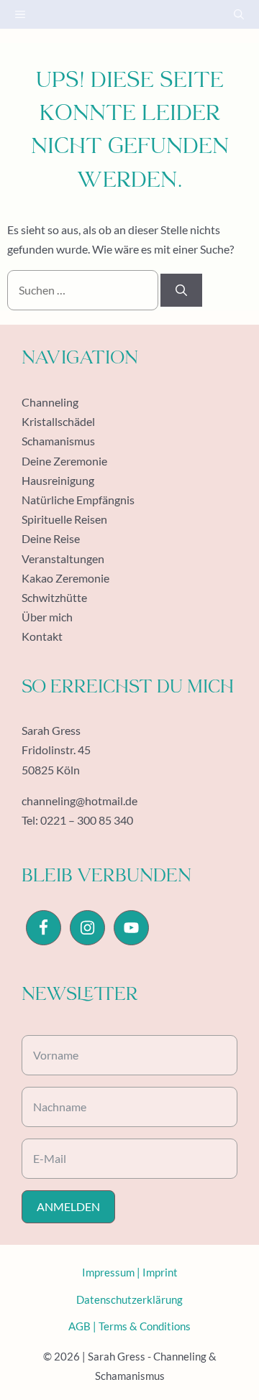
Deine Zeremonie (64, 461)
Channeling (50, 402)
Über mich (47, 616)
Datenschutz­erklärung (129, 1299)
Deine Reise (51, 538)
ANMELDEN (68, 1206)
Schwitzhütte (54, 597)
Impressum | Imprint (130, 1272)
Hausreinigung (58, 480)
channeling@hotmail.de (79, 800)
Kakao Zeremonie (65, 578)
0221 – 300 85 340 (86, 820)
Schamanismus (58, 441)
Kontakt (42, 636)
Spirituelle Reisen (64, 519)
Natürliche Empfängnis (78, 499)
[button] (239, 14)
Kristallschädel (58, 421)
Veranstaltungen (63, 558)
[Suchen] (181, 290)
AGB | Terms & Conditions (129, 1326)
